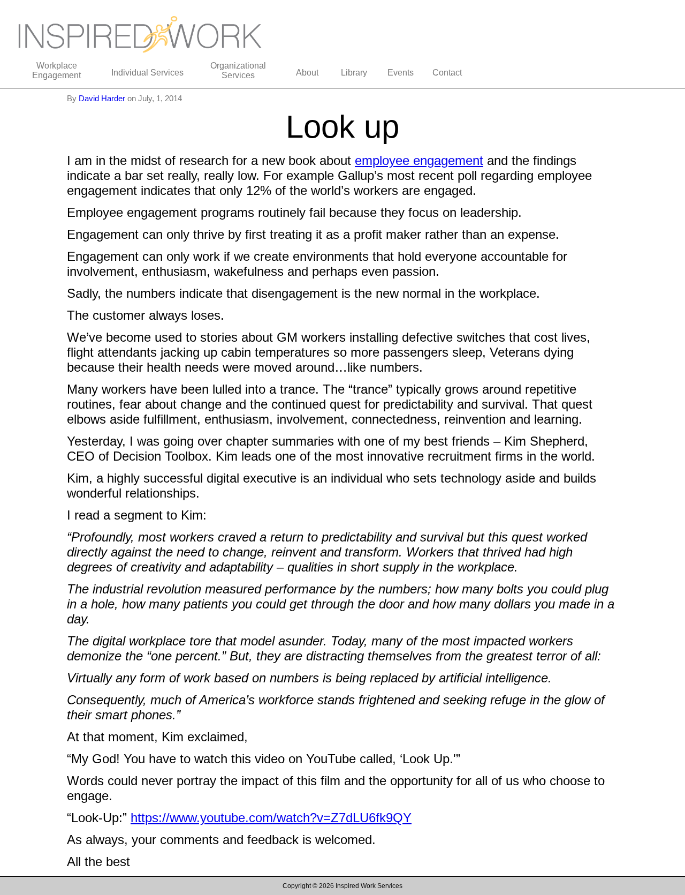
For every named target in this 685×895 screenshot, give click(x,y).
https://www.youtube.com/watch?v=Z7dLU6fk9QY (271, 817)
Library (354, 72)
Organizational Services (238, 70)
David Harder (103, 98)
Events (400, 72)
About (307, 72)
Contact (447, 72)
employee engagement (419, 160)
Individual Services (147, 72)
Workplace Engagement (56, 70)
